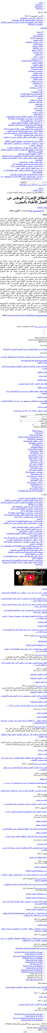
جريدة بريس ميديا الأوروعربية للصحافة (33, 185)
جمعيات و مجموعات (35, 71)
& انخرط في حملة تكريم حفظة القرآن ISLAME (25, 118)
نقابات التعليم (38, 73)
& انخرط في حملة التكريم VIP (32, 121)
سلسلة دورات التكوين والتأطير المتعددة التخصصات (24, 116)
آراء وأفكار (39, 54)
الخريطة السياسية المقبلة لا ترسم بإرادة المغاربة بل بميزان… (25, 783)
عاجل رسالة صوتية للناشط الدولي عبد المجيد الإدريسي (23, 133)
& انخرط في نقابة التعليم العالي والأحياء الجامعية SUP (23, 129)
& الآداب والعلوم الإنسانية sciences (30, 154)
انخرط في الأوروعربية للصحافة (31, 18)
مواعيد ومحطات (37, 81)
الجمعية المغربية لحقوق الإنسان (31, 94)
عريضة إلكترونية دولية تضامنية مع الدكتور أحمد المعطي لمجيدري (23, 357)
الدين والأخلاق (38, 48)
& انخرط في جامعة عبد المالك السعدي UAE (26, 166)
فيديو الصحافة (38, 83)
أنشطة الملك (38, 114)
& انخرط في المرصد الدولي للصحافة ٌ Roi (28, 164)
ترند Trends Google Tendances (32, 61)
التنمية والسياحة (37, 69)
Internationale (38, 36)
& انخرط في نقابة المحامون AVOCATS (28, 135)
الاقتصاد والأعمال (36, 67)
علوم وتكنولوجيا (37, 92)
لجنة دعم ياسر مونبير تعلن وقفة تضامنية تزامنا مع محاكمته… (25, 884)
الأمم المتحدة (38, 40)
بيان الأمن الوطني (40, 682)
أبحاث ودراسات (37, 59)
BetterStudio (42, 1028)
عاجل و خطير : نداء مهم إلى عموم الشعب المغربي (24, 147)
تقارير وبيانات (38, 56)
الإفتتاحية (39, 106)
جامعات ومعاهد (37, 50)
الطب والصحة (38, 65)
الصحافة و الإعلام (36, 38)
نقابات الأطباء (38, 79)
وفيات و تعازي (37, 112)
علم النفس (39, 104)
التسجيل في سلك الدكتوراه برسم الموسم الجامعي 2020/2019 (25, 349)
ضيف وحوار (38, 85)
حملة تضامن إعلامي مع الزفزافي (31, 162)
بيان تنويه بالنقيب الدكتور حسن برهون (29, 168)
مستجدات (39, 110)
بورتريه (40, 90)
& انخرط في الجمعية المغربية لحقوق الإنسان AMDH (24, 141)
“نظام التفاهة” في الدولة (38, 857)
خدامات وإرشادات (36, 100)
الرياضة (40, 98)
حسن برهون (38, 108)
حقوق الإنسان (38, 44)
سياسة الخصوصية (36, 535)
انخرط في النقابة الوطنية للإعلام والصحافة (27, 20)
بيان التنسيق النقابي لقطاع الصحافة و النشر (27, 123)
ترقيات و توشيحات (36, 87)
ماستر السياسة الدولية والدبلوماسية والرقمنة (26, 174)
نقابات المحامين (37, 75)
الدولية (40, 34)
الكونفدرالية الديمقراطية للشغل (31, 96)
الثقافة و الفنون (37, 63)
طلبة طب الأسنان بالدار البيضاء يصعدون (32, 1004)
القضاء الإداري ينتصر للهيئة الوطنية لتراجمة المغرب (24, 131)
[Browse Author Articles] (42, 324)
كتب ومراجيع (38, 52)
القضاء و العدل (37, 46)
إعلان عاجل (43, 997)
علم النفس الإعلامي (35, 102)
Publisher (44, 28)
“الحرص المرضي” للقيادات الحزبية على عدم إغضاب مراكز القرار (23, 791)
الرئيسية (40, 32)
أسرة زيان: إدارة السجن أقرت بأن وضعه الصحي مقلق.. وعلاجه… (23, 875)
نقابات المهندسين (36, 77)
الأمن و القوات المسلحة (34, 42)
